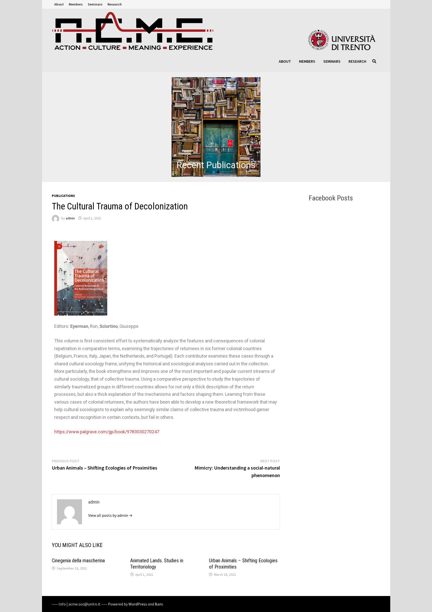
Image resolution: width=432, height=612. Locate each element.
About (59, 4)
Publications (63, 195)
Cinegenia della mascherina (78, 561)
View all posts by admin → (110, 515)
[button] (216, 127)
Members (76, 4)
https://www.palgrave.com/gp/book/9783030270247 (106, 431)
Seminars (95, 4)
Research (115, 4)
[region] (216, 127)
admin (70, 218)
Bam (159, 604)
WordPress (137, 604)
